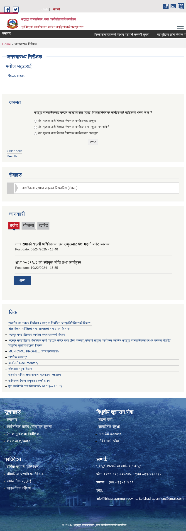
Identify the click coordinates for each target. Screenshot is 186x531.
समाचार (12, 419)
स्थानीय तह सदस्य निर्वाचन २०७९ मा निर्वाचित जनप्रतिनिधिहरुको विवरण (49, 323)
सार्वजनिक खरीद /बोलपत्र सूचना (29, 426)
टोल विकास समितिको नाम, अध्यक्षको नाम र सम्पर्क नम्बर (39, 328)
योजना (28, 225)
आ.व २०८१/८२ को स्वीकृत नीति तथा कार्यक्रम (48, 262)
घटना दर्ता (105, 419)
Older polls (14, 151)
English (43, 9)
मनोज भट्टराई (19, 66)
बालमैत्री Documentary (23, 363)
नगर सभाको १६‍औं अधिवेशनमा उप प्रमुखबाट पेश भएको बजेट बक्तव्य (62, 244)
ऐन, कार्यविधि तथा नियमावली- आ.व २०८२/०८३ (35, 386)
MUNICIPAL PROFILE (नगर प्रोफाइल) (33, 351)
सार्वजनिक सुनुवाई (19, 481)
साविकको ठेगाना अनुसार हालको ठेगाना (29, 380)
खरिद (43, 225)
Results (12, 156)
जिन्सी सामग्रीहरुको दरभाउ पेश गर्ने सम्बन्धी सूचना (115, 34)
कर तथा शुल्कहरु (18, 441)
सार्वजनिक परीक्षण (19, 488)
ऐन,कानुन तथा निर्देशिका (23, 434)
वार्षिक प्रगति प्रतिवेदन (23, 467)
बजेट (14, 226)
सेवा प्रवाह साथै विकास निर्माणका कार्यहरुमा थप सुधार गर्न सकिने (73, 127)
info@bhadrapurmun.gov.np (116, 498)
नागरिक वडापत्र (17, 357)
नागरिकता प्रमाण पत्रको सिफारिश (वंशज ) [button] (49, 188)
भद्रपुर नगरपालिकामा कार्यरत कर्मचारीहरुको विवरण (36, 334)
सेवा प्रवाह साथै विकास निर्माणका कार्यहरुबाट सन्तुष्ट (67, 120)
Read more (16, 76)
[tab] (93, 188)
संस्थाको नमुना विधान (20, 369)
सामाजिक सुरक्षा (109, 426)
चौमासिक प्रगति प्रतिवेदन (25, 474)
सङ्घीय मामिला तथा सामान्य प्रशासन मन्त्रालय (34, 374)
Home (6, 44)
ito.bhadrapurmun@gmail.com (161, 498)
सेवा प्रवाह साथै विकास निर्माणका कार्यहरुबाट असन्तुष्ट (68, 133)
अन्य (22, 280)
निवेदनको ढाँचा (108, 441)
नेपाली (56, 9)
